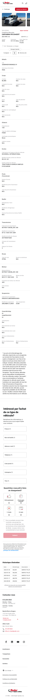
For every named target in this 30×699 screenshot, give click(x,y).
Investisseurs (6, 649)
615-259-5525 (8, 629)
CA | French (8, 670)
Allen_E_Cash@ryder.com (12, 631)
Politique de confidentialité (10, 679)
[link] (6, 642)
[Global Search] (23, 3)
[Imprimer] (14, 53)
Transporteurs (6, 654)
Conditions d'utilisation (9, 683)
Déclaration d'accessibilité (10, 675)
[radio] (9, 498)
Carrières (5, 663)
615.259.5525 (7, 599)
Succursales (6, 658)
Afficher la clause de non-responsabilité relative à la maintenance (15, 586)
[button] (26, 3)
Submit (14, 535)
